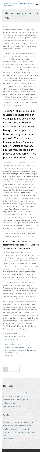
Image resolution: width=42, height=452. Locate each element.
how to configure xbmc (13, 344)
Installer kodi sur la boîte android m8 (16, 429)
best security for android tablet (15, 336)
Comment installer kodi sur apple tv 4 (16, 400)
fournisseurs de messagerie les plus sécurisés (20, 350)
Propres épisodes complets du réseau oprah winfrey (19, 433)
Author (5, 26)
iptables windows (11, 334)
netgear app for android (13, 342)
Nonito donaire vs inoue (11, 406)
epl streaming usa (11, 353)
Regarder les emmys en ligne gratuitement (18, 422)
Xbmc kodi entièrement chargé (14, 396)
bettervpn (8, 355)
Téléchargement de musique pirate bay (17, 393)
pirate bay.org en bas (12, 339)
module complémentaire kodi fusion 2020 (19, 347)
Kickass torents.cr (9, 403)
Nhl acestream (8, 438)
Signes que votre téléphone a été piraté (17, 425)
